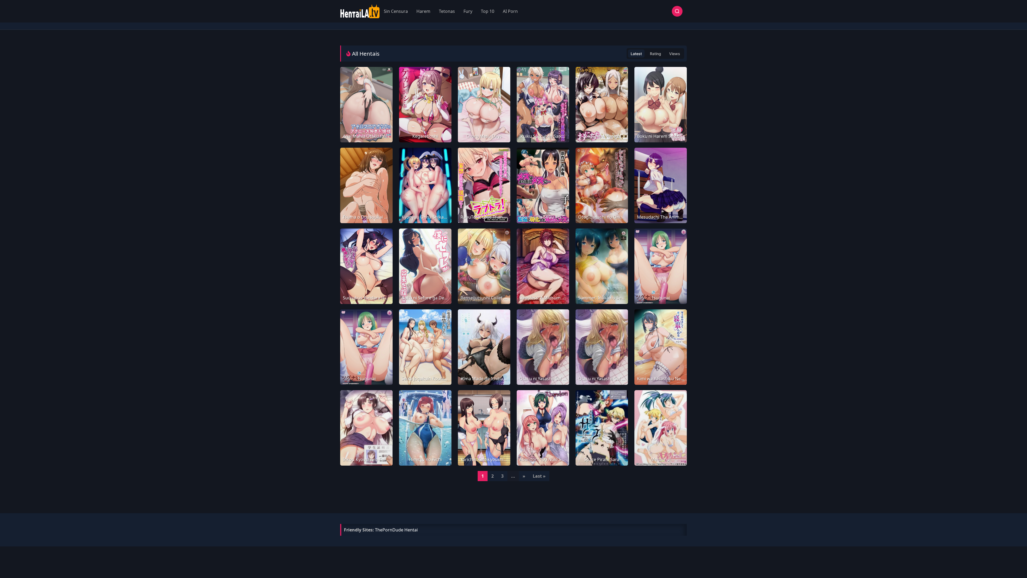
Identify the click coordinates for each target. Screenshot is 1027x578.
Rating (655, 53)
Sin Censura (396, 11)
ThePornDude (389, 530)
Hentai (411, 530)
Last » (539, 476)
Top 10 (487, 11)
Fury (467, 11)
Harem (423, 11)
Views (674, 53)
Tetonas (447, 11)
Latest (636, 53)
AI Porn (510, 11)
